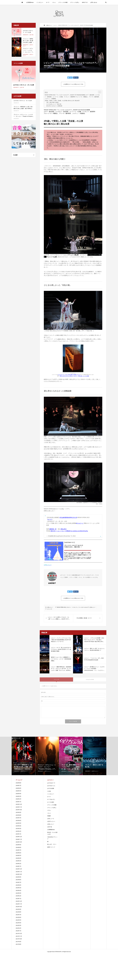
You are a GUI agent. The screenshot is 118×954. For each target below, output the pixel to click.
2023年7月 (18, 882)
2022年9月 (18, 909)
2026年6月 (18, 788)
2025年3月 (18, 828)
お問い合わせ (93, 2)
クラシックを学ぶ (74, 2)
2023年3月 (18, 893)
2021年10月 (19, 939)
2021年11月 (19, 936)
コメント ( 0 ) (56, 679)
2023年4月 (18, 890)
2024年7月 (18, 850)
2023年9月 (18, 877)
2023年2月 (18, 896)
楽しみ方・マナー (51, 844)
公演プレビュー (51, 821)
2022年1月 (18, 930)
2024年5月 (18, 855)
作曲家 (49, 816)
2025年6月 (18, 820)
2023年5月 (18, 887)
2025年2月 (18, 831)
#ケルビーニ (79, 523)
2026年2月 (18, 799)
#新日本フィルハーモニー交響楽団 (60, 531)
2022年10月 (19, 906)
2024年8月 (18, 847)
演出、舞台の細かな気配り (52, 102)
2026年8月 (18, 783)
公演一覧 (49, 827)
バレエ (54, 2)
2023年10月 (19, 874)
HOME (22, 2)
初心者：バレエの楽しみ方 (52, 833)
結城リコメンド (51, 847)
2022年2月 (18, 928)
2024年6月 (18, 853)
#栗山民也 (64, 529)
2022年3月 (18, 925)
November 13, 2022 (70, 536)
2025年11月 (19, 807)
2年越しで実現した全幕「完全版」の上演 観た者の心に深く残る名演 (62, 100)
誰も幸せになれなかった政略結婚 (54, 106)
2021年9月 (18, 941)
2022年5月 (18, 920)
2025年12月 (19, 804)
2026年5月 (18, 791)
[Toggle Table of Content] (99, 92)
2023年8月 (18, 879)
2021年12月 (19, 933)
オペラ (47, 2)
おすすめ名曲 (50, 788)
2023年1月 (18, 898)
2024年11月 (19, 839)
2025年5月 (18, 823)
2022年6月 (18, 917)
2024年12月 (19, 836)
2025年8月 (18, 815)
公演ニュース (50, 818)
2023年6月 (18, 885)
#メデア (50, 519)
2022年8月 (18, 912)
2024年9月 (18, 844)
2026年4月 (18, 793)
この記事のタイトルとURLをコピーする (73, 84)
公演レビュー (53, 67)
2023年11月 (19, 871)
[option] (23, 756)
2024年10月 (19, 842)
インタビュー (39, 2)
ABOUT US (84, 2)
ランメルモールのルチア (84, 607)
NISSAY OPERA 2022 (61, 607)
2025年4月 (18, 826)
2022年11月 (19, 904)
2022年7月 (18, 914)
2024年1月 (18, 866)
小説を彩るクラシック (52, 837)
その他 (49, 791)
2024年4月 (18, 858)
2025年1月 (18, 834)
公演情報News (30, 2)
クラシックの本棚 (62, 2)
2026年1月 (18, 801)
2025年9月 (18, 812)
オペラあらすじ (51, 799)
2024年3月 (18, 861)
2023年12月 (19, 869)
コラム (49, 810)
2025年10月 (19, 809)
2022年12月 (19, 901)
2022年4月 (18, 922)
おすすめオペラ (51, 783)
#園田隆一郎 (52, 529)
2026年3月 (18, 796)
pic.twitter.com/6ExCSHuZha (79, 531)
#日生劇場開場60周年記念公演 (68, 517)
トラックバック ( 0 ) (90, 679)
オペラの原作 (50, 802)
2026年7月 (18, 785)
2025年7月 (18, 818)
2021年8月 (18, 944)
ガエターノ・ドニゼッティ (72, 607)
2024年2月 (18, 863)
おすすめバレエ (51, 785)
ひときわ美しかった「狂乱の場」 (54, 104)
